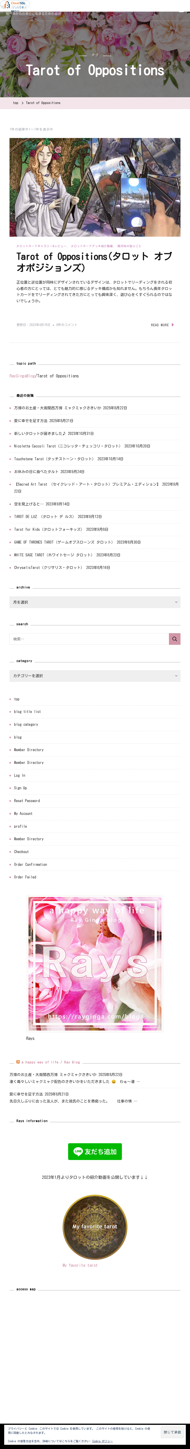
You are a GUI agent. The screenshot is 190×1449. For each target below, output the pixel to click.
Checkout (21, 852)
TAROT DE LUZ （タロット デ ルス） (45, 516)
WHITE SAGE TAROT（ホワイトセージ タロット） (54, 555)
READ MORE (160, 325)
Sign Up (20, 788)
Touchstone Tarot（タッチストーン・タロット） (55, 459)
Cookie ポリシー (102, 1441)
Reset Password (27, 801)
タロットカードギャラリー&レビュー (41, 246)
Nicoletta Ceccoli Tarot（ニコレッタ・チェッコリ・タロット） (68, 446)
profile (20, 826)
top (16, 699)
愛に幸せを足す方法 (31, 421)
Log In (19, 775)
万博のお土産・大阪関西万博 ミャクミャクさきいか (57, 408)
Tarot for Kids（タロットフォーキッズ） (49, 529)
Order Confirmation (30, 864)
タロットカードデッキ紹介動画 (92, 246)
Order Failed (25, 877)
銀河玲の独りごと (129, 246)
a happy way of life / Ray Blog (51, 1062)
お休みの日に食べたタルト (36, 472)
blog (18, 737)
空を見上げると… (29, 504)
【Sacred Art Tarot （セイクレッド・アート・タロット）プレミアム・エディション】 (87, 484)
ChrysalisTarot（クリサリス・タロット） (49, 567)
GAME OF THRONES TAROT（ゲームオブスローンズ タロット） (64, 542)
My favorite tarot (80, 1265)
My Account (23, 813)
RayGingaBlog (27, 6)
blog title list (27, 711)
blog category (26, 724)
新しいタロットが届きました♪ (40, 433)
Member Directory (29, 750)
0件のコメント (66, 326)
